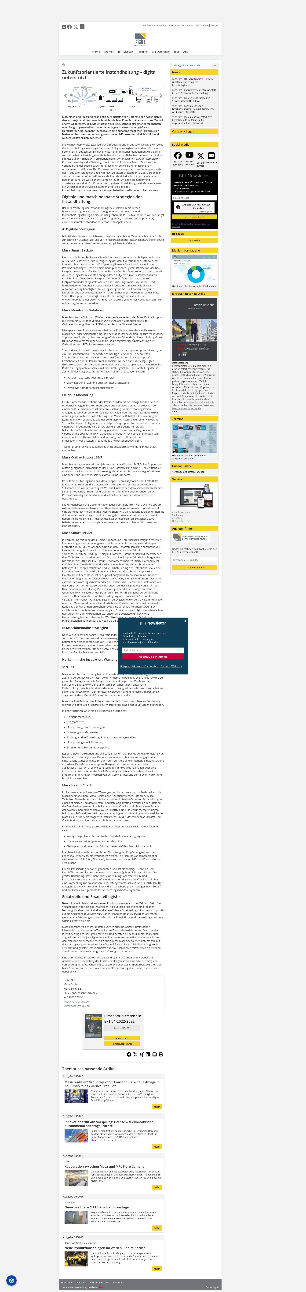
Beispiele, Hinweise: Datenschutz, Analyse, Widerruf (151, 666)
